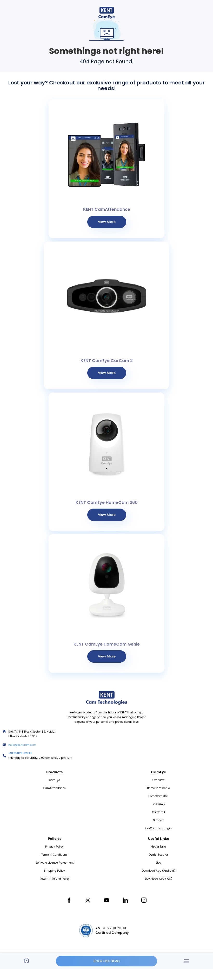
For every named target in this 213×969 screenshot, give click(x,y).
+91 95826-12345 (20, 753)
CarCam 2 (158, 804)
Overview (158, 780)
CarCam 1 (158, 812)
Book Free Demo (107, 961)
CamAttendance (54, 788)
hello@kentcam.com (22, 745)
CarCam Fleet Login (158, 828)
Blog (158, 863)
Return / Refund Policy (54, 879)
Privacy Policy (54, 847)
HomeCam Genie (158, 788)
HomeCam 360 (158, 796)
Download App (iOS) (158, 879)
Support (158, 820)
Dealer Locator (158, 855)
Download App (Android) (158, 871)
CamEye (54, 780)
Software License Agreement (54, 863)
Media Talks (159, 847)
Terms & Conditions (54, 855)
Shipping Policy (54, 871)
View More (107, 221)
